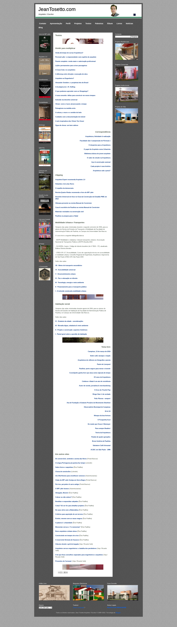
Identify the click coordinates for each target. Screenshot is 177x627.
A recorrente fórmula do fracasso (67, 540)
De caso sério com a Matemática (66, 510)
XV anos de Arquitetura (102, 377)
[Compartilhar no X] (63, 572)
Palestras (99, 23)
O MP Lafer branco (62, 488)
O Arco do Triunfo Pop (102, 390)
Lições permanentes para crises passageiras (71, 65)
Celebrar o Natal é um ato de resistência (96, 381)
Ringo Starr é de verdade (101, 394)
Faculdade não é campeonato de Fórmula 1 (95, 141)
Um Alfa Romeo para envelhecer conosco (70, 476)
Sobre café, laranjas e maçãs (100, 356)
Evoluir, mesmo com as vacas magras (68, 518)
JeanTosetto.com (57, 9)
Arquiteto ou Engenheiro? (64, 78)
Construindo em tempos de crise (67, 535)
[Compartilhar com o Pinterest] (67, 572)
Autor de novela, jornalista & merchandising (94, 385)
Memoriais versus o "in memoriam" (68, 527)
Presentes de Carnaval (63, 561)
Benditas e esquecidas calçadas (66, 501)
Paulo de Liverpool (103, 364)
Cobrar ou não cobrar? (63, 497)
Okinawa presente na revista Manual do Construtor (73, 203)
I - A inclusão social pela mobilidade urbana (70, 291)
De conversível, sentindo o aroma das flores (71, 459)
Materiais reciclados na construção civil (69, 211)
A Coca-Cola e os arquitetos (65, 70)
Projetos (78, 23)
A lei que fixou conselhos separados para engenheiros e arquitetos (79, 555)
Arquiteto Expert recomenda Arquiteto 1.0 (70, 179)
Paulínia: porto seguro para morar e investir (94, 368)
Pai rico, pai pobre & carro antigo (67, 484)
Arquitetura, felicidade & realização (97, 136)
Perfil (68, 23)
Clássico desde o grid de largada (67, 544)
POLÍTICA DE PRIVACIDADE (116, 607)
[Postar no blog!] (61, 572)
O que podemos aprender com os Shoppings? (71, 91)
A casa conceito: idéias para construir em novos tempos (75, 95)
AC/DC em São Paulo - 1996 (100, 449)
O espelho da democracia (64, 188)
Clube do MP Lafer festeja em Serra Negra (70, 480)
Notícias (129, 23)
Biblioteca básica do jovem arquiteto (97, 153)
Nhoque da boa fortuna (102, 415)
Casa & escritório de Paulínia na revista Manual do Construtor (77, 207)
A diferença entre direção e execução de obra (71, 74)
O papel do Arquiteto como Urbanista (97, 149)
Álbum (110, 23)
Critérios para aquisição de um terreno (69, 514)
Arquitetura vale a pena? (101, 170)
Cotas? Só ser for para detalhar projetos (69, 505)
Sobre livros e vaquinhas (64, 467)
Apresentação (56, 23)
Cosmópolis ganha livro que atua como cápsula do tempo (89, 373)
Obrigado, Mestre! (61, 493)
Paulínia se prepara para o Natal (66, 216)
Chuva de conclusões (63, 471)
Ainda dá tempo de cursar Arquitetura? (69, 53)
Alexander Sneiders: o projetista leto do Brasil (71, 82)
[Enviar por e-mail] (59, 572)
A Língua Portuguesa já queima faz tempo (70, 463)
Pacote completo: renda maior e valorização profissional (75, 61)
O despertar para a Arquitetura (99, 145)
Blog (41, 28)
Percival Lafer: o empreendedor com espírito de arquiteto (75, 57)
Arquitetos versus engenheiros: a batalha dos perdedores (75, 548)
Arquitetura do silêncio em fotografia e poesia (94, 360)
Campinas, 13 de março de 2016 (99, 351)
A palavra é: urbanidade (63, 523)
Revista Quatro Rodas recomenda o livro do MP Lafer (74, 192)
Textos (88, 23)
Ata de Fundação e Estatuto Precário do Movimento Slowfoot (88, 403)
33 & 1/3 (107, 411)
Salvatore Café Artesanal (101, 445)
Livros (119, 23)
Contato (42, 23)
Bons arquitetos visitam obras (66, 531)
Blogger (118, 612)
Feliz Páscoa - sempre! (102, 398)
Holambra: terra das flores (64, 184)
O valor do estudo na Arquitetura (98, 158)
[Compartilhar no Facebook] (65, 572)
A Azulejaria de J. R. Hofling (65, 87)
